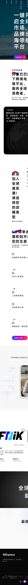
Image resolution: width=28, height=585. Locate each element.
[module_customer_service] (25, 582)
